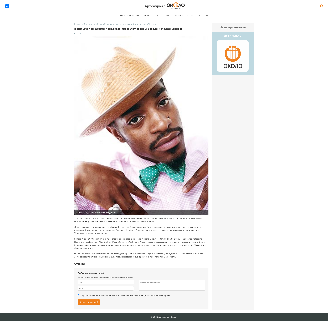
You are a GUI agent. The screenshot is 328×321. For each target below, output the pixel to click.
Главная (77, 24)
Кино (167, 15)
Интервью (203, 15)
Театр (157, 15)
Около (190, 15)
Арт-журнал (155, 5)
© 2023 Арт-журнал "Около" (164, 317)
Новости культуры (129, 15)
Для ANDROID (233, 36)
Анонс (146, 15)
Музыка (179, 15)
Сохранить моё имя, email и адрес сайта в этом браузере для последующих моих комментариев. (125, 295)
